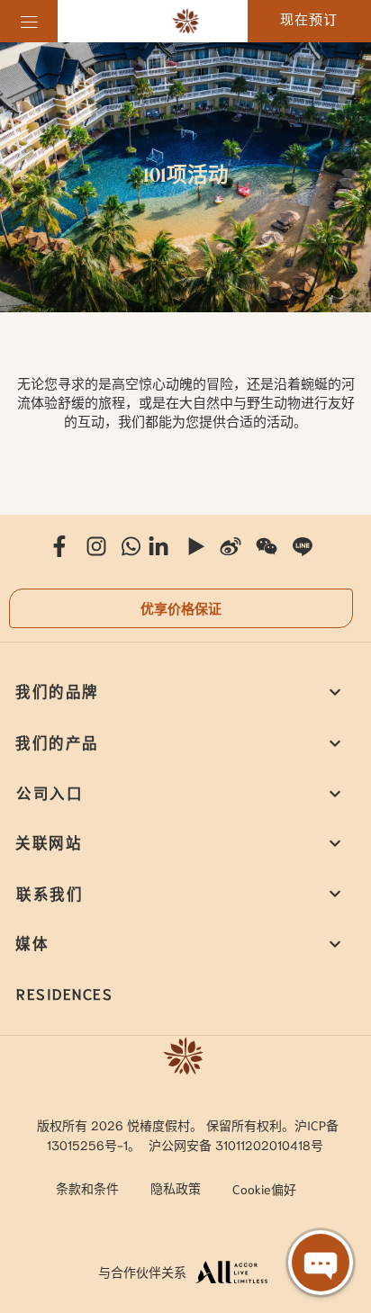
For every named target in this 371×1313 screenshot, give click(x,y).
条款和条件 (87, 1188)
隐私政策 (175, 1188)
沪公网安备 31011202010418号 (236, 1145)
